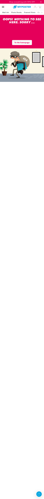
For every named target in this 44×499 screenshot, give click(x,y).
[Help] (39, 494)
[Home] (22, 7)
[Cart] (40, 7)
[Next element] (40, 12)
